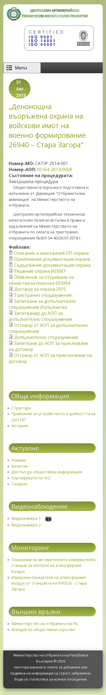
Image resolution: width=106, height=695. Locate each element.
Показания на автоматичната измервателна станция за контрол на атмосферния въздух (53, 565)
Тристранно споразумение (43, 295)
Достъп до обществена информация (46, 471)
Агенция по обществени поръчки (43, 629)
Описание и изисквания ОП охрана (51, 253)
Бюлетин (19, 466)
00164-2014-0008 (54, 169)
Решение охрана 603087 (40, 271)
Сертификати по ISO (30, 477)
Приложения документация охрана (52, 259)
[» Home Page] (47, 19)
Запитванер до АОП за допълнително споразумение (40, 316)
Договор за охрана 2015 (40, 289)
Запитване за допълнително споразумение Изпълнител (42, 304)
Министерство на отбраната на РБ (44, 623)
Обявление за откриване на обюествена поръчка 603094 (41, 280)
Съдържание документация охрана (52, 265)
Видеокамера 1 (26, 518)
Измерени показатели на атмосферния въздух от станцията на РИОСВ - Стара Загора (49, 583)
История (19, 425)
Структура (21, 407)
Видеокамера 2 (26, 524)
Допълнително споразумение (46, 337)
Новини (18, 460)
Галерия (19, 483)
